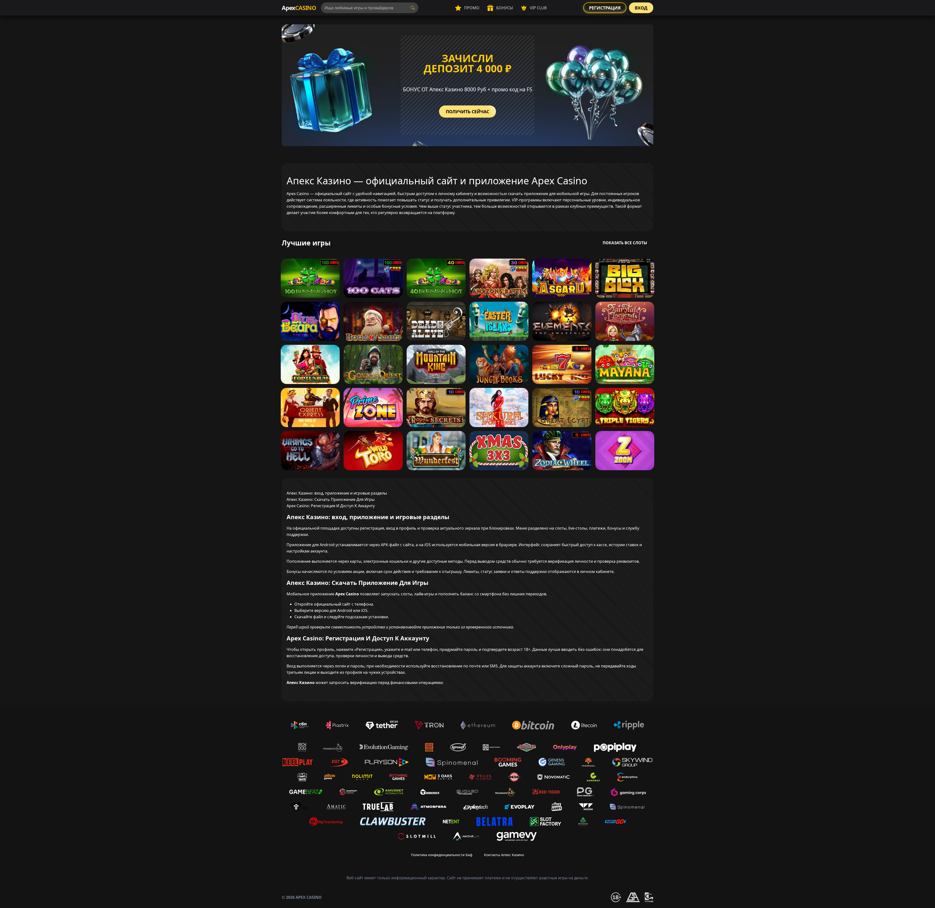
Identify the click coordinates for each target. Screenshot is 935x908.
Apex (299, 8)
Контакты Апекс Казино (504, 854)
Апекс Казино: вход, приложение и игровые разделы (337, 493)
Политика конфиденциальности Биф (441, 854)
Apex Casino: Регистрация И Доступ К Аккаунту (331, 505)
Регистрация (605, 8)
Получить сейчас (467, 111)
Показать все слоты (625, 242)
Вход (641, 8)
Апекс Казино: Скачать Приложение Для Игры (330, 499)
